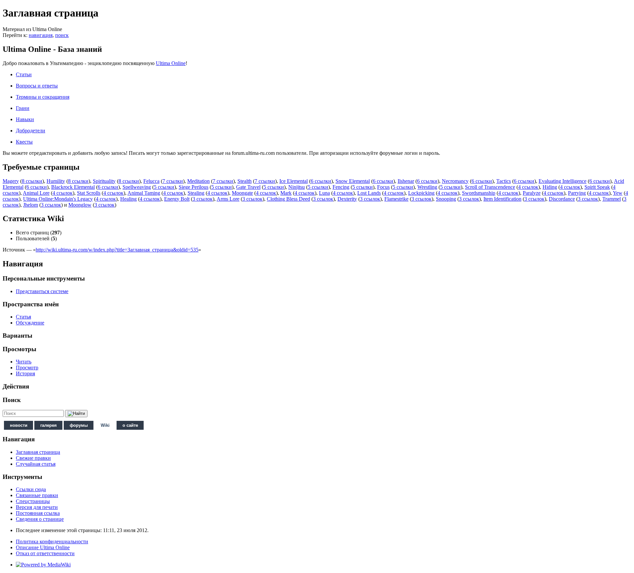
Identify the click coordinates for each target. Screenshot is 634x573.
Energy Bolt (177, 199)
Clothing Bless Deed (288, 199)
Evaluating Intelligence (562, 181)
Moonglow (79, 205)
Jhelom (30, 205)
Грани (22, 108)
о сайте (130, 425)
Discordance (562, 199)
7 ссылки (172, 181)
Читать (23, 361)
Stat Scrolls (88, 193)
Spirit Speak (597, 187)
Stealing (196, 193)
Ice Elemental (293, 181)
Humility (56, 181)
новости (18, 425)
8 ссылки (32, 181)
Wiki (105, 425)
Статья (23, 317)
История (25, 373)
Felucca (151, 181)
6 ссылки (321, 181)
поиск (62, 35)
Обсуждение (30, 322)
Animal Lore (36, 193)
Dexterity (347, 199)
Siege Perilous (193, 187)
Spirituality (104, 181)
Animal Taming (143, 193)
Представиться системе (42, 291)
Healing (128, 199)
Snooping (446, 199)
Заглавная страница (38, 452)
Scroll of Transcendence (490, 187)
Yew (617, 193)
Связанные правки (37, 495)
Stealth (244, 181)
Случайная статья (35, 464)
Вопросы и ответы (37, 85)
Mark (286, 193)
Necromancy (455, 181)
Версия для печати (37, 507)
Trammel (611, 199)
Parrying (577, 193)
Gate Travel (248, 187)
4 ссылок (528, 187)
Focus (383, 187)
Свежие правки (33, 458)
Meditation (198, 181)
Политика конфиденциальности (52, 541)
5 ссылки (164, 187)
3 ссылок (203, 199)
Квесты (24, 142)
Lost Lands (369, 193)
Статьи (24, 74)
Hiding (550, 187)
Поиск (12, 399)
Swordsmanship (478, 193)
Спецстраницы (33, 501)
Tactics (503, 181)
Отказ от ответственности (45, 553)
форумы (79, 425)
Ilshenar (406, 181)
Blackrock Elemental (73, 187)
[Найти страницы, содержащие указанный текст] (76, 413)
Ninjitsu (296, 187)
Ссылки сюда (31, 489)
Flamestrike (396, 199)
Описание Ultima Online (43, 547)
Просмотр (27, 367)
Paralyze (532, 193)
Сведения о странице (40, 519)
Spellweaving (137, 187)
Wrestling (427, 187)
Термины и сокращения (42, 97)
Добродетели (30, 130)
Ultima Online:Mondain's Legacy (58, 199)
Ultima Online (171, 63)
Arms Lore (228, 199)
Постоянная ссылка (38, 513)
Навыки (25, 119)
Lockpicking (421, 193)
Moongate (242, 193)
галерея (48, 425)
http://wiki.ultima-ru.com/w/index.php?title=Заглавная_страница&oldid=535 (117, 250)
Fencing (341, 187)
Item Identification (502, 199)
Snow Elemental (352, 181)
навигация (41, 35)
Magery (11, 181)
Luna (324, 193)
